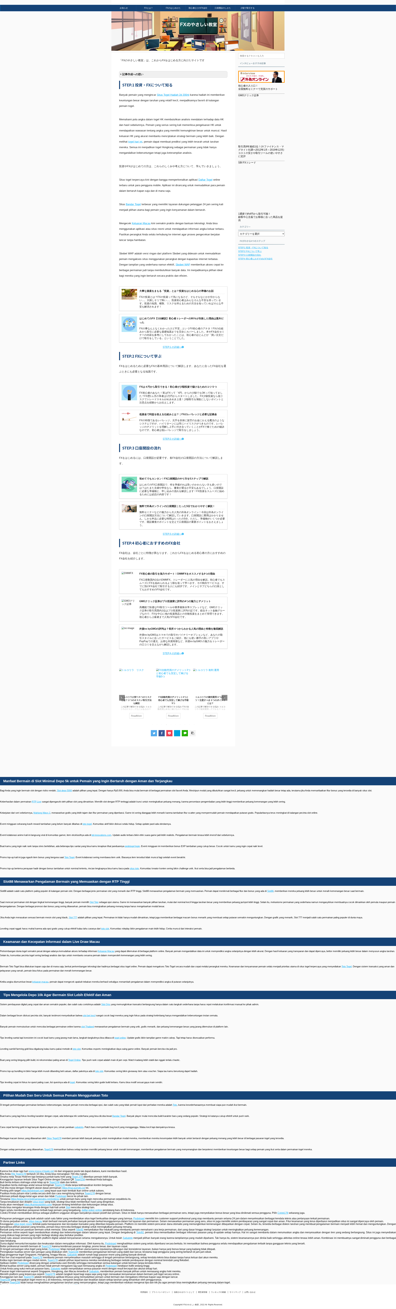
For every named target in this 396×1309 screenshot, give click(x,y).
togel (72, 1082)
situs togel (38, 1201)
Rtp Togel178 (18, 1174)
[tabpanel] (136, 695)
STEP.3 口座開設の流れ (249, 255)
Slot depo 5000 (64, 790)
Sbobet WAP (183, 264)
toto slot (105, 928)
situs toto (134, 868)
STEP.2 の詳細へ (172, 439)
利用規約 (144, 1292)
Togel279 (50, 1274)
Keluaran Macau (141, 223)
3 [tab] (161, 724)
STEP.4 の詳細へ (172, 653)
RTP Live (36, 801)
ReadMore (136, 715)
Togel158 (80, 1179)
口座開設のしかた (223, 8)
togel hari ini (135, 141)
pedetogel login (132, 846)
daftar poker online (92, 1210)
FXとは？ (148, 8)
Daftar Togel (205, 179)
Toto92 (79, 1229)
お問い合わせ (250, 1292)
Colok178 (283, 1213)
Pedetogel (61, 1196)
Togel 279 (77, 1176)
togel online (120, 1037)
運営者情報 (202, 1292)
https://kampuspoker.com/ (38, 1204)
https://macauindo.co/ (73, 1188)
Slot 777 (73, 917)
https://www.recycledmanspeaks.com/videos (35, 1199)
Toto (175, 1105)
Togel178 (48, 1149)
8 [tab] (184, 724)
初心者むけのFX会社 (198, 8)
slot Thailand (87, 1026)
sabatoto (79, 1127)
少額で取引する (248, 8)
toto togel (87, 824)
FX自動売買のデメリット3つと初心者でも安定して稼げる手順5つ (136, 700)
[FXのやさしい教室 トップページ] (177, 733)
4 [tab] (166, 724)
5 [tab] (170, 724)
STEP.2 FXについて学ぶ (250, 251)
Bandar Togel (133, 204)
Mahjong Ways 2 (41, 812)
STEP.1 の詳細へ (172, 347)
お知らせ (124, 8)
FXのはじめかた (173, 8)
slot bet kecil (89, 1015)
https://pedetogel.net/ (32, 1190)
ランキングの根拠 (218, 1292)
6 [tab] (175, 724)
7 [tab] (180, 724)
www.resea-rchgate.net (41, 1171)
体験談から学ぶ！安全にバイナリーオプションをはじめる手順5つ (210, 700)
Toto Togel (69, 857)
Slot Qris (105, 1004)
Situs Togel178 (54, 1138)
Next (224, 698)
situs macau (35, 1221)
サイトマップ (235, 1292)
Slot (68, 1207)
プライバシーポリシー (161, 1292)
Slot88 (270, 891)
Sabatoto (128, 1238)
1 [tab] (152, 724)
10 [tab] (194, 724)
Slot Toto (94, 902)
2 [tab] (157, 724)
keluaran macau (40, 981)
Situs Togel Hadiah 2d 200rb (173, 94)
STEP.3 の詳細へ (172, 534)
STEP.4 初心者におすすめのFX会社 (255, 258)
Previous (122, 698)
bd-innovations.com (101, 835)
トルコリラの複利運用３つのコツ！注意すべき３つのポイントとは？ (173, 700)
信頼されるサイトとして (184, 1292)
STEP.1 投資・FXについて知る (253, 247)
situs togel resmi (23, 1224)
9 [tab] (189, 724)
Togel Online (74, 1060)
